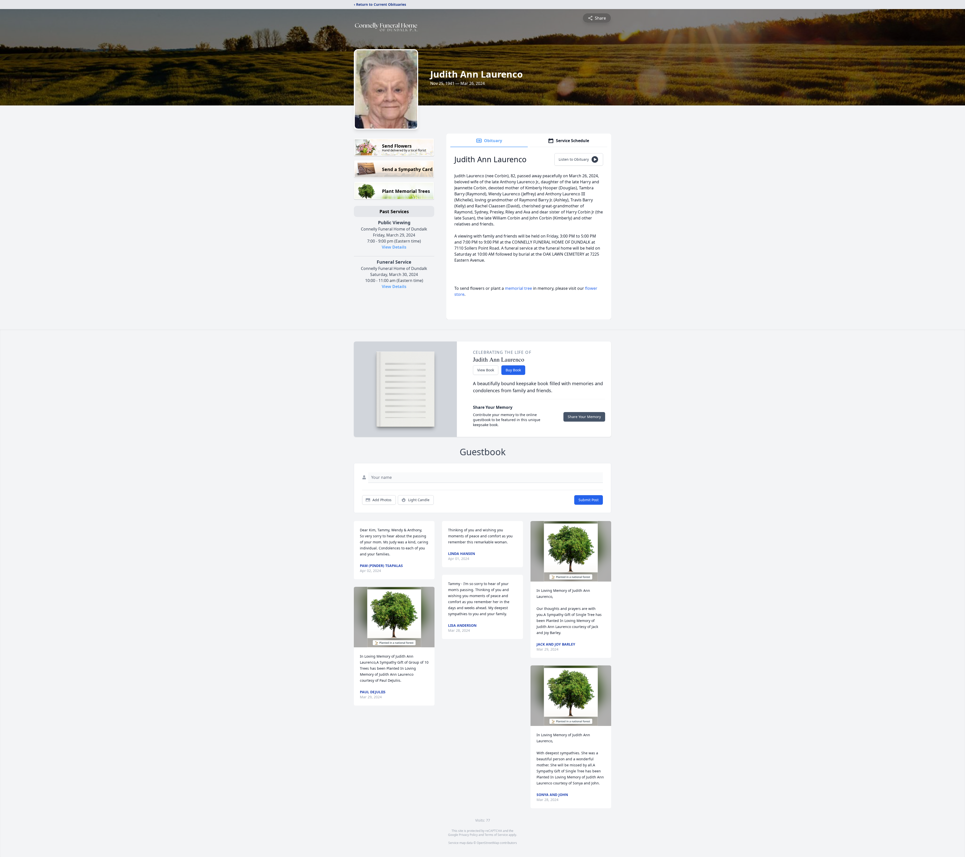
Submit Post (588, 499)
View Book (485, 370)
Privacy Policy (468, 835)
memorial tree (518, 288)
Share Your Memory (584, 416)
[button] (394, 617)
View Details (394, 247)
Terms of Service (496, 835)
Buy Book (513, 370)
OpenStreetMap (488, 843)
